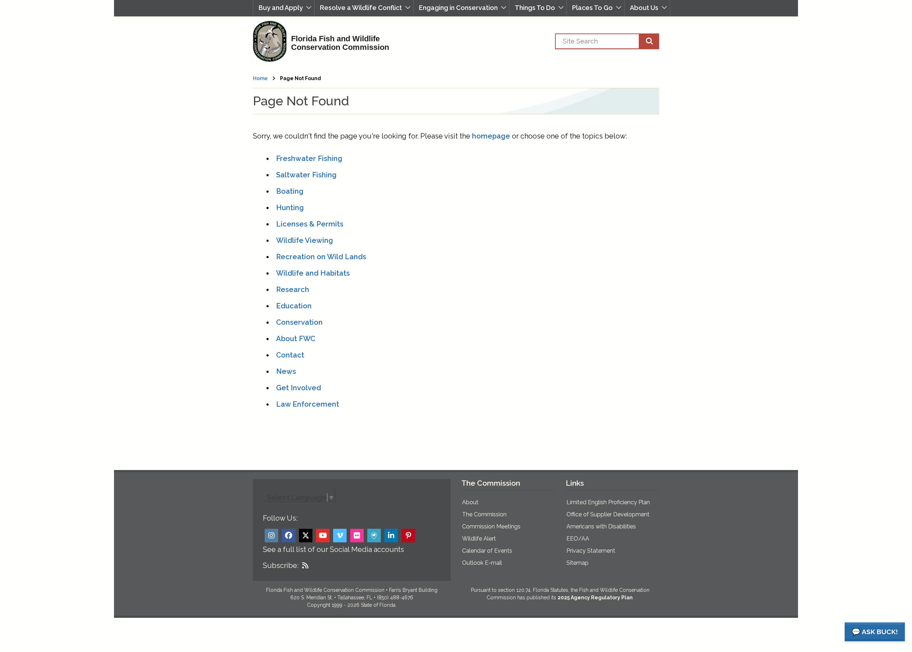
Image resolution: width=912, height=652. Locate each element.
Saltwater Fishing (306, 175)
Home (260, 78)
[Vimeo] (340, 535)
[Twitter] (305, 535)
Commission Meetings (491, 526)
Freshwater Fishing (309, 158)
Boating (290, 191)
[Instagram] (271, 535)
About (470, 502)
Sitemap (577, 562)
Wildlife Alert (479, 538)
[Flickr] (357, 535)
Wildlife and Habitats (313, 273)
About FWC (295, 338)
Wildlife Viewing (304, 240)
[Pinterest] (408, 535)
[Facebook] (288, 535)
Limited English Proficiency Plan (608, 502)
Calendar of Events (487, 550)
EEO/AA (577, 538)
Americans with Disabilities (601, 526)
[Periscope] (374, 535)
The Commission (484, 514)
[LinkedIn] (391, 535)
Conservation (299, 322)
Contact (290, 355)
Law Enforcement (307, 404)
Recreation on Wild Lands (321, 256)
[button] (283, 8)
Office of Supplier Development (607, 514)
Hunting (290, 207)
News (286, 371)
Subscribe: (281, 565)
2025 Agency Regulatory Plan (595, 597)
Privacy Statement (590, 550)
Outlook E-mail (482, 562)
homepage (491, 136)
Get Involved (298, 388)
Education (294, 306)
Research (292, 289)
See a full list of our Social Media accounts (333, 549)
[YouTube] (323, 535)
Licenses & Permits (309, 224)
